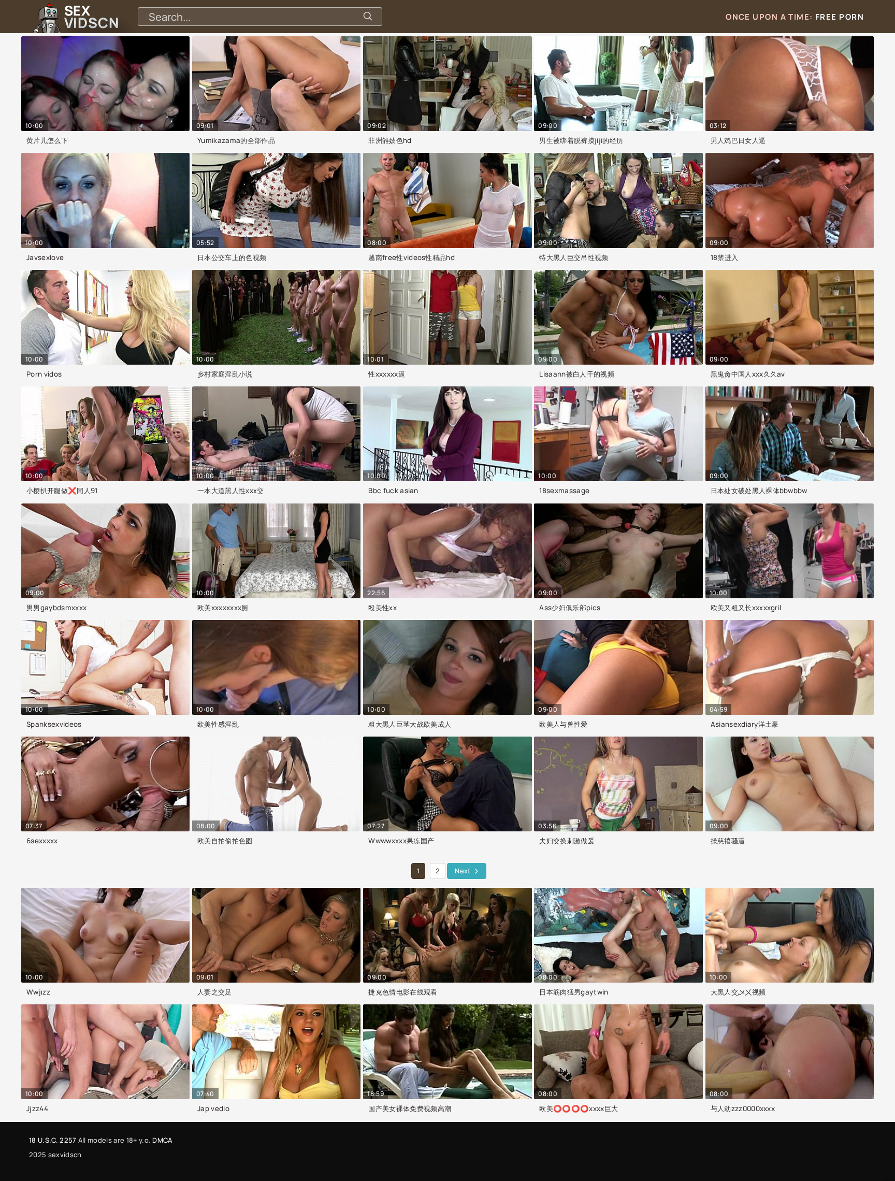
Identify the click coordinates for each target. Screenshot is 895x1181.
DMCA (162, 1140)
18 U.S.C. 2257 (52, 1140)
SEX (91, 16)
